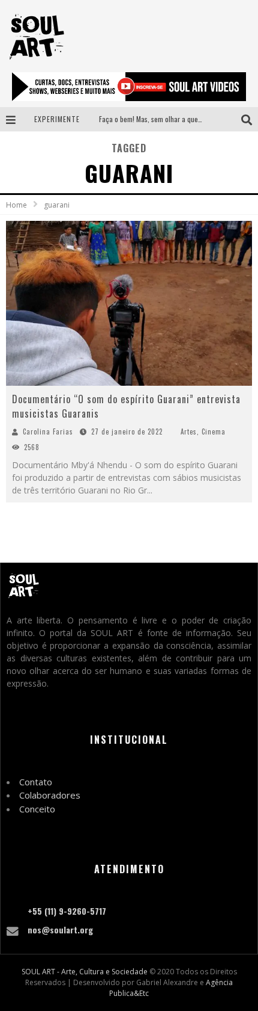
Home (16, 205)
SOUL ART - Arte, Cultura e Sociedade (85, 971)
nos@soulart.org (60, 929)
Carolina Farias (48, 431)
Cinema (214, 431)
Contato (35, 782)
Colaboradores (49, 795)
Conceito (37, 809)
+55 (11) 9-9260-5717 (67, 910)
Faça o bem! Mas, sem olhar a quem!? (154, 119)
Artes (189, 431)
